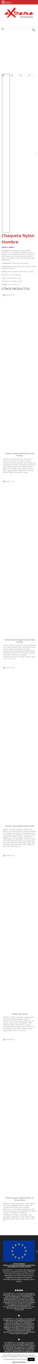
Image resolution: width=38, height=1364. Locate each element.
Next (36, 153)
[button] (3, 2)
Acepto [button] (31, 1359)
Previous (2, 153)
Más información (19, 1362)
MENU (8, 2)
